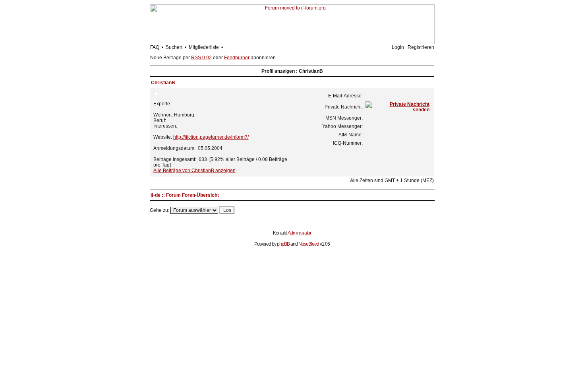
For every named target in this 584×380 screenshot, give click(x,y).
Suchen (174, 47)
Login (398, 47)
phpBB (283, 244)
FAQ (154, 47)
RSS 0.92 (201, 57)
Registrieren (421, 47)
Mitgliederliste (204, 47)
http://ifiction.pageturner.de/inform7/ (211, 137)
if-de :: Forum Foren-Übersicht (185, 195)
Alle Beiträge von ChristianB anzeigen (194, 170)
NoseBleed (308, 244)
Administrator (299, 233)
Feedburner (236, 57)
